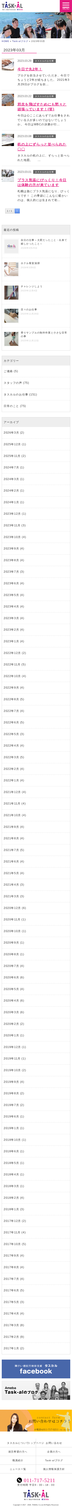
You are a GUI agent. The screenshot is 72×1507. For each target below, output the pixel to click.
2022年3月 (11, 757)
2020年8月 (11, 954)
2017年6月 (11, 1290)
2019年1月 (11, 1128)
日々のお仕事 (29, 309)
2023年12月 (12, 513)
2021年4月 (11, 884)
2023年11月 (12, 525)
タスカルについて (18, 1443)
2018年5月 (11, 1162)
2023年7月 (11, 571)
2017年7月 (11, 1278)
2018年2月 (11, 1197)
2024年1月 (11, 502)
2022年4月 (11, 745)
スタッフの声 (13, 382)
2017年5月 (11, 1302)
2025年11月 (12, 455)
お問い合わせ (54, 1443)
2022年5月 (11, 734)
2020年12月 (12, 907)
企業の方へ (54, 1451)
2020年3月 (11, 1012)
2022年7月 (11, 710)
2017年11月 (12, 1232)
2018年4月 (11, 1174)
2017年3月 (11, 1325)
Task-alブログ (20, 41)
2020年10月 (12, 931)
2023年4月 (11, 606)
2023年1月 (11, 641)
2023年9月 (11, 548)
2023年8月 (11, 560)
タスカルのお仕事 (16, 394)
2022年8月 (11, 699)
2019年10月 (12, 1070)
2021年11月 (12, 803)
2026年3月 (11, 432)
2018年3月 (11, 1186)
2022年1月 (11, 780)
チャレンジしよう (32, 286)
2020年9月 (11, 942)
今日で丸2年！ (29, 69)
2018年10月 (12, 1139)
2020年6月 (11, 977)
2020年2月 (11, 1023)
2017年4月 (11, 1313)
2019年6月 (11, 1116)
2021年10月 (12, 815)
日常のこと (11, 406)
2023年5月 (11, 595)
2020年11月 (12, 919)
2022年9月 (11, 687)
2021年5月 (11, 873)
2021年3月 (11, 896)
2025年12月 (12, 444)
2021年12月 (12, 792)
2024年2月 (11, 490)
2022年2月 (11, 768)
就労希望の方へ (17, 1451)
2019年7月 (11, 1105)
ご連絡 (8, 371)
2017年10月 (12, 1244)
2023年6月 (11, 583)
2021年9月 (11, 826)
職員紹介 (17, 1460)
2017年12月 (12, 1220)
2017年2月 (11, 1336)
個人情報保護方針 (54, 1469)
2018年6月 (11, 1151)
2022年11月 (12, 664)
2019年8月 (11, 1093)
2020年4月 (11, 1000)
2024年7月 (11, 467)
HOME (5, 41)
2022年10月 (12, 676)
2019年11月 (12, 1058)
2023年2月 (11, 629)
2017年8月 (11, 1267)
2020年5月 (11, 989)
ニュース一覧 (18, 1469)
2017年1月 (11, 1348)
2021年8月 (11, 838)
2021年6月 (11, 861)
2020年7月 (11, 965)
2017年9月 (11, 1255)
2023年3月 (11, 618)
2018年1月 (11, 1209)
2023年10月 (12, 537)
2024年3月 (11, 479)
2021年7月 (11, 850)
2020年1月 (11, 1035)
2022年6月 (11, 722)
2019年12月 (12, 1047)
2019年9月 (11, 1081)
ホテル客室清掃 (30, 263)
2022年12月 (12, 653)
